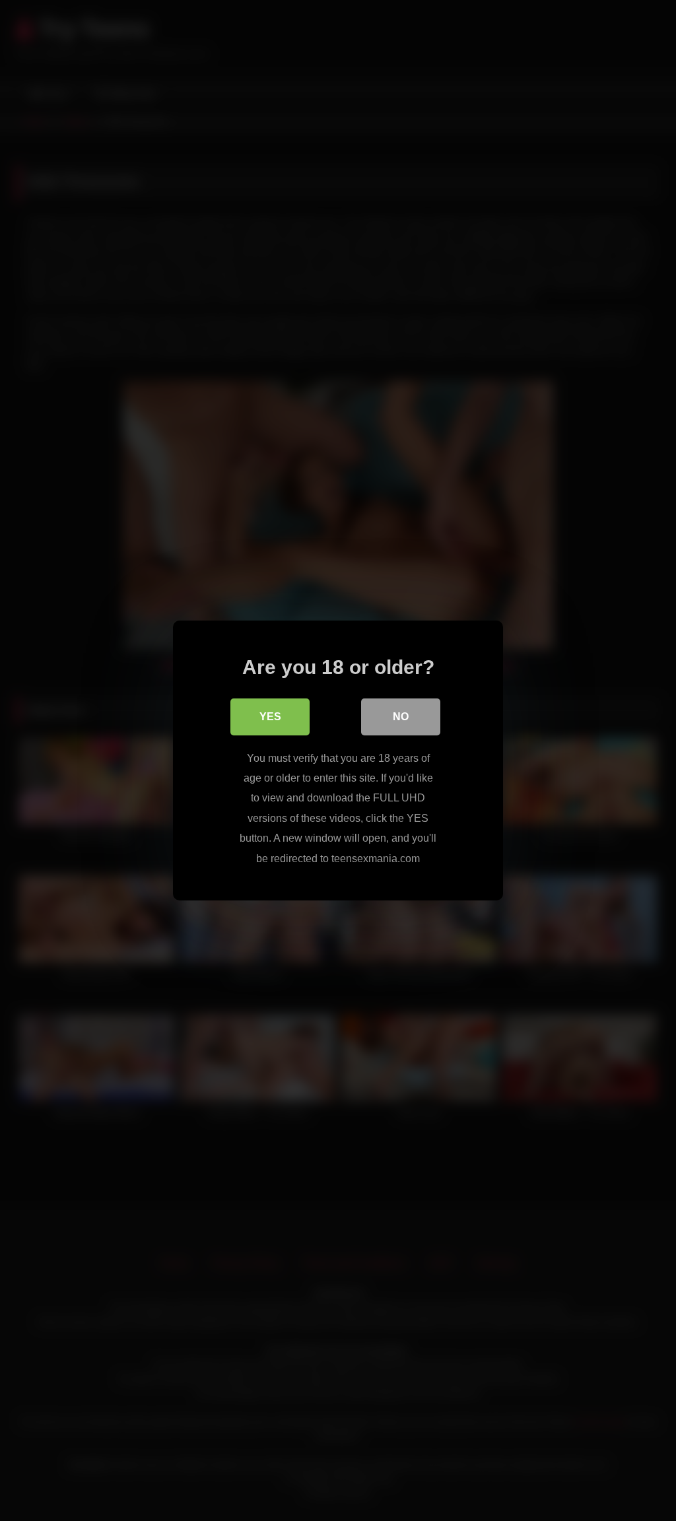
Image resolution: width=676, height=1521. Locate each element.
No (401, 716)
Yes (270, 716)
